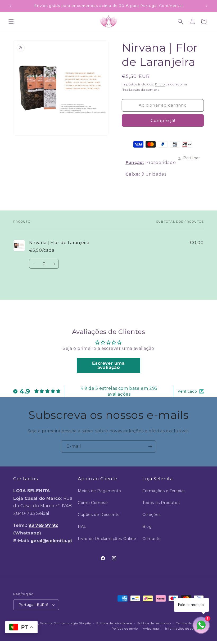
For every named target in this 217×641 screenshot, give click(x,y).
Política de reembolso (154, 623)
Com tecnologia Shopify (72, 623)
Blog (147, 526)
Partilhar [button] (191, 157)
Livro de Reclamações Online (107, 538)
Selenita (46, 623)
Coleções (151, 514)
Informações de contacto (184, 628)
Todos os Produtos (160, 502)
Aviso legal (151, 628)
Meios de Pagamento (99, 490)
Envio (160, 84)
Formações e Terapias (164, 490)
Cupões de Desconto (99, 514)
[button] (11, 21)
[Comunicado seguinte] (207, 6)
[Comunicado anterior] (10, 6)
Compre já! (163, 120)
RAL (82, 526)
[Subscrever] (150, 446)
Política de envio (125, 628)
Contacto (151, 538)
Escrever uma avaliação (108, 365)
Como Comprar (93, 502)
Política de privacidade (114, 623)
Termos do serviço (190, 623)
